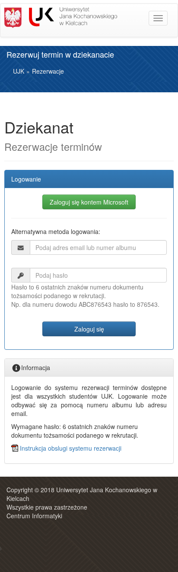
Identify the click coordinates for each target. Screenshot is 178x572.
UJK (18, 71)
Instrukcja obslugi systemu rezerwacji (70, 448)
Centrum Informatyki (34, 515)
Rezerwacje (48, 71)
